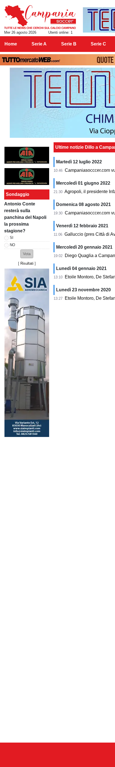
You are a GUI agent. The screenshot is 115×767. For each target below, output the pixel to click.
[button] (26, 253)
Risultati (26, 263)
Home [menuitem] (10, 44)
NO (12, 245)
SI (11, 237)
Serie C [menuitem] (98, 44)
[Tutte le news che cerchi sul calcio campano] (40, 17)
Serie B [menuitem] (68, 44)
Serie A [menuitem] (39, 44)
